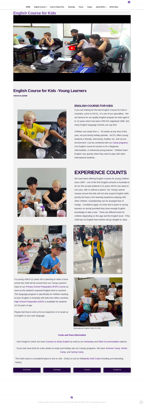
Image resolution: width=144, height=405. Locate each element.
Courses (87, 369)
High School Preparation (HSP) (29, 301)
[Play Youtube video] (72, 48)
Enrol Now (27, 369)
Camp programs (120, 142)
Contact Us (117, 369)
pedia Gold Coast (92, 358)
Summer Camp (113, 348)
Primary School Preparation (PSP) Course (46, 286)
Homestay (57, 369)
